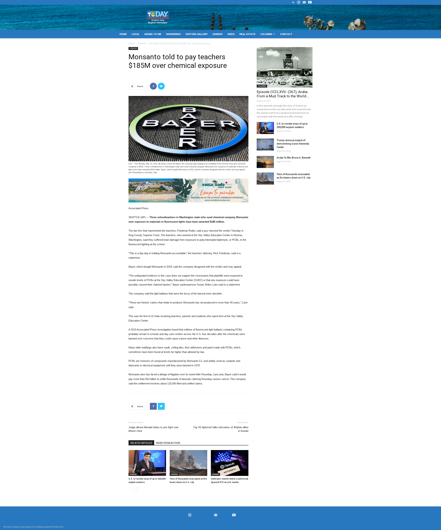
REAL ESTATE (247, 34)
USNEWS (217, 34)
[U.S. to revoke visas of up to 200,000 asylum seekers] (147, 463)
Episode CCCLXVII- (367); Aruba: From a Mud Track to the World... (283, 94)
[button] (293, 2)
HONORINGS (173, 34)
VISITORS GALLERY (197, 34)
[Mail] (304, 2)
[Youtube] (309, 2)
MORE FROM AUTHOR (168, 443)
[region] (188, 190)
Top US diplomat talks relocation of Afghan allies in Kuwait (220, 429)
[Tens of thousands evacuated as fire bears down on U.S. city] (188, 463)
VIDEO (231, 34)
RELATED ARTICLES (141, 443)
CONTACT (286, 34)
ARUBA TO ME (152, 34)
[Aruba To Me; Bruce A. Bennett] (265, 162)
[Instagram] (298, 2)
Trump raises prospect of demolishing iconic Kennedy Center (293, 144)
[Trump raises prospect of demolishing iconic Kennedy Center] (265, 145)
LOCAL (136, 34)
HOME (123, 34)
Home (132, 43)
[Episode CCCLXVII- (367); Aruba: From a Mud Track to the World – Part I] (284, 67)
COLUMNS (266, 34)
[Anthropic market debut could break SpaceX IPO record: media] (229, 463)
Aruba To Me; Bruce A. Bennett (293, 157)
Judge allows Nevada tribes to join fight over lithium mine (154, 429)
